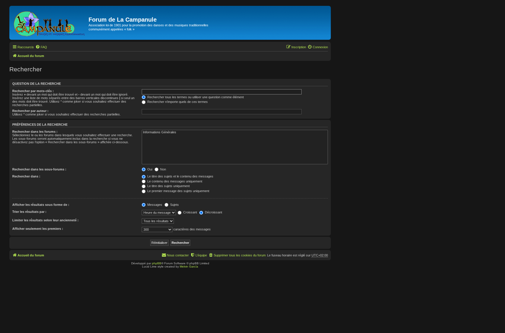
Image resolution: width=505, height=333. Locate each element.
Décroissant (213, 212)
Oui (149, 169)
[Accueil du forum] (50, 23)
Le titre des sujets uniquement (168, 186)
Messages (154, 204)
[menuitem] (41, 47)
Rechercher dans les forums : (35, 131)
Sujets (174, 204)
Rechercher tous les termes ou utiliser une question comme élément (195, 97)
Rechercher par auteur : (30, 111)
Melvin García (189, 266)
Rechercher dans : (26, 176)
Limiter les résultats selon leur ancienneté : (45, 220)
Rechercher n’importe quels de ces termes (177, 101)
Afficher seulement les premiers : (37, 228)
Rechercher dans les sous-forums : (39, 169)
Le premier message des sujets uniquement (177, 191)
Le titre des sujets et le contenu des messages (179, 176)
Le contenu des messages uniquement (174, 181)
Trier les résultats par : (29, 211)
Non (162, 169)
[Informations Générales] (234, 132)
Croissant (189, 212)
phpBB (156, 263)
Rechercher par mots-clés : (33, 91)
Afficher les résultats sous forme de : (40, 204)
